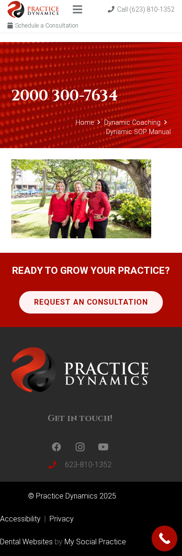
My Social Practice (94, 541)
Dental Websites (26, 541)
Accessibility (21, 518)
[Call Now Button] (164, 538)
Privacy (61, 518)
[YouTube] (103, 447)
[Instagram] (79, 447)
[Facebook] (56, 447)
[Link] (33, 9)
